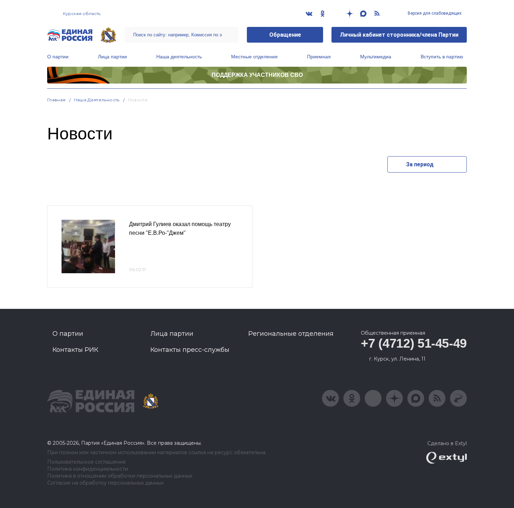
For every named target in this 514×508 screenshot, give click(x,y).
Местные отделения (254, 56)
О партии (58, 56)
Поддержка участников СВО (257, 75)
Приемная (319, 56)
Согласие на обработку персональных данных (105, 483)
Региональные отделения (291, 334)
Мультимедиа (375, 56)
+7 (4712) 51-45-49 (414, 343)
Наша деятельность (179, 56)
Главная (56, 99)
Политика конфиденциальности (87, 469)
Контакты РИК (75, 350)
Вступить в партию (442, 56)
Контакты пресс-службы (189, 350)
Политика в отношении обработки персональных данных (119, 476)
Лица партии (112, 56)
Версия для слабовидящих (434, 13)
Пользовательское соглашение (86, 462)
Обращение (285, 34)
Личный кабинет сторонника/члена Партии (399, 34)
